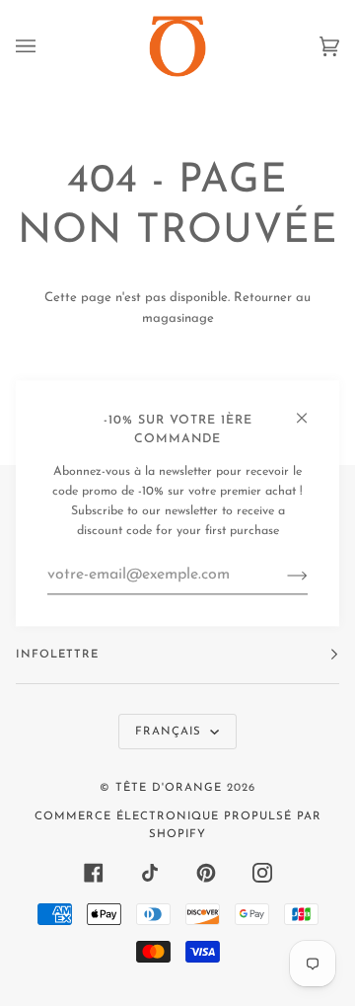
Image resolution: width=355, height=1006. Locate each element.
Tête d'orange (168, 788)
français (170, 731)
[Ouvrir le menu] (45, 46)
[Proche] (310, 409)
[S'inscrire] (281, 575)
